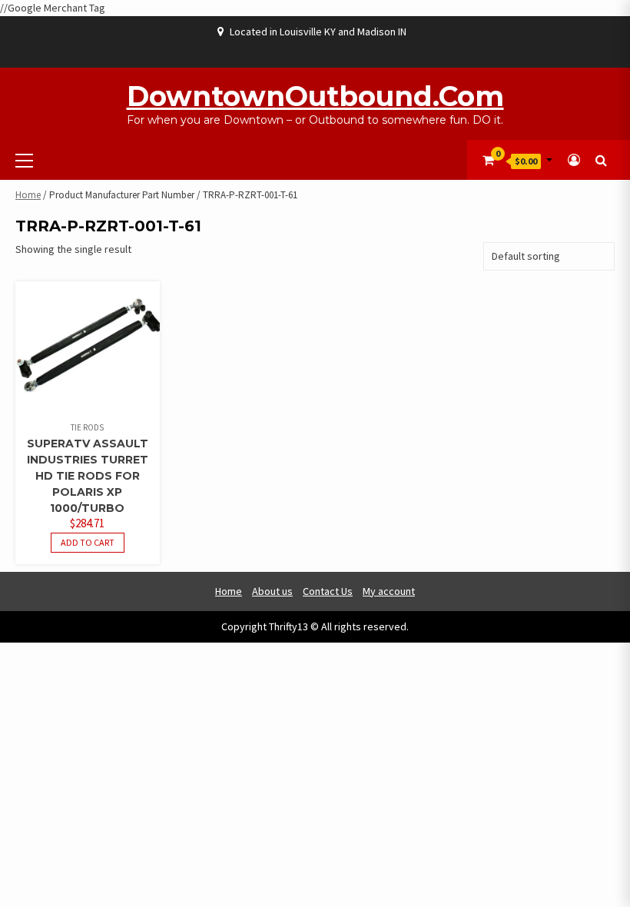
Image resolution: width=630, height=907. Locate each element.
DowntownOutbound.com (315, 96)
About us (272, 591)
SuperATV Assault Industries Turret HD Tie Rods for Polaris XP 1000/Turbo (87, 476)
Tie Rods (87, 427)
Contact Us (328, 591)
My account (389, 591)
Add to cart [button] (87, 542)
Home (28, 194)
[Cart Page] (488, 160)
